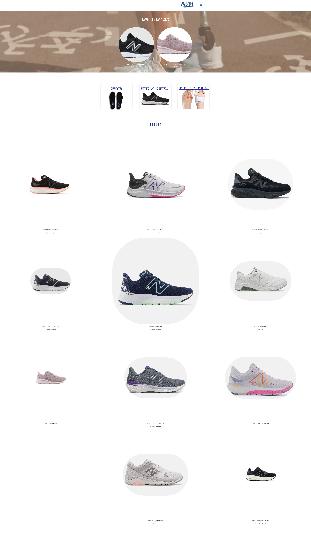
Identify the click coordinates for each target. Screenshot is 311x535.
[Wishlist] (205, 5)
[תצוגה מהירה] (174, 44)
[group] (155, 48)
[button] (201, 5)
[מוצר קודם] (194, 45)
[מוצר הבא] (117, 45)
